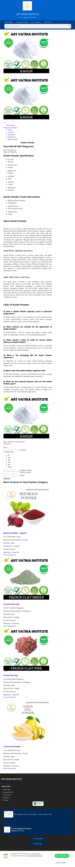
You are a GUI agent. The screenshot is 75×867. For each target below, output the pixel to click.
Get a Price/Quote (9, 150)
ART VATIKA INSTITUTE (27, 15)
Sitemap (5, 800)
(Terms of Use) (37, 853)
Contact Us (48, 22)
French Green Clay (11, 604)
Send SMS (39, 844)
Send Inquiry (10, 125)
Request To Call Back (10, 128)
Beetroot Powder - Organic (14, 533)
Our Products (36, 22)
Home (10, 130)
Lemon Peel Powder (12, 746)
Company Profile (22, 22)
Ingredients (12, 135)
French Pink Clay (10, 675)
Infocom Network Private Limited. (34, 856)
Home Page (9, 22)
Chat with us (63, 856)
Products (11, 132)
